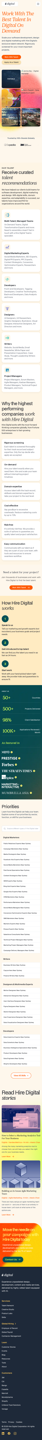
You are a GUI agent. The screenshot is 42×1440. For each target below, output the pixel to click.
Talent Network (8, 1305)
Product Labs (7, 1313)
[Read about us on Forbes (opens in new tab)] (21, 764)
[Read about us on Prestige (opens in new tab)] (21, 758)
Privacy (11, 1422)
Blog (3, 1355)
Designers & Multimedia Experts (18, 984)
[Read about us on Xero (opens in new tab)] (21, 752)
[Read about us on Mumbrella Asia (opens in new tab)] (21, 793)
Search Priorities (8, 824)
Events (4, 1351)
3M (3, 1377)
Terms (4, 1422)
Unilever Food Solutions (11, 1405)
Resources (6, 1359)
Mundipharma (7, 1397)
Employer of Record (10, 1328)
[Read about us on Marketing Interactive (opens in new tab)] (21, 785)
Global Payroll (7, 1332)
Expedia (5, 1389)
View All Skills (20, 1075)
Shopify (5, 1401)
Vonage (5, 1409)
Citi (3, 1381)
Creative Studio (8, 1309)
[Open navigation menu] (38, 4)
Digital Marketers (11, 837)
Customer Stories (9, 1347)
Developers (8, 1031)
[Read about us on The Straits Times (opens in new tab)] (21, 771)
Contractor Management (11, 1336)
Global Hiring (8, 1323)
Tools (4, 1363)
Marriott (5, 1393)
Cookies (19, 1422)
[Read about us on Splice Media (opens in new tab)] (21, 777)
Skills (4, 1317)
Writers (6, 959)
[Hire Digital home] (10, 4)
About (4, 1366)
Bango (4, 1385)
